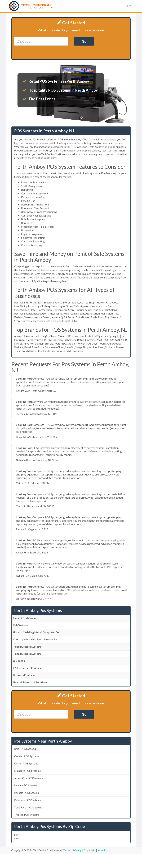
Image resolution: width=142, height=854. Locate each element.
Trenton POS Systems (26, 814)
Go (84, 41)
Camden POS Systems (26, 756)
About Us (103, 850)
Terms (66, 850)
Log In (127, 5)
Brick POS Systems (25, 748)
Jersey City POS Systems (28, 778)
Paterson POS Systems (27, 800)
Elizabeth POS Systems (27, 770)
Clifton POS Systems (26, 763)
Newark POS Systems (26, 785)
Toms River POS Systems (28, 807)
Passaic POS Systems (26, 792)
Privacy (77, 850)
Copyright (90, 850)
